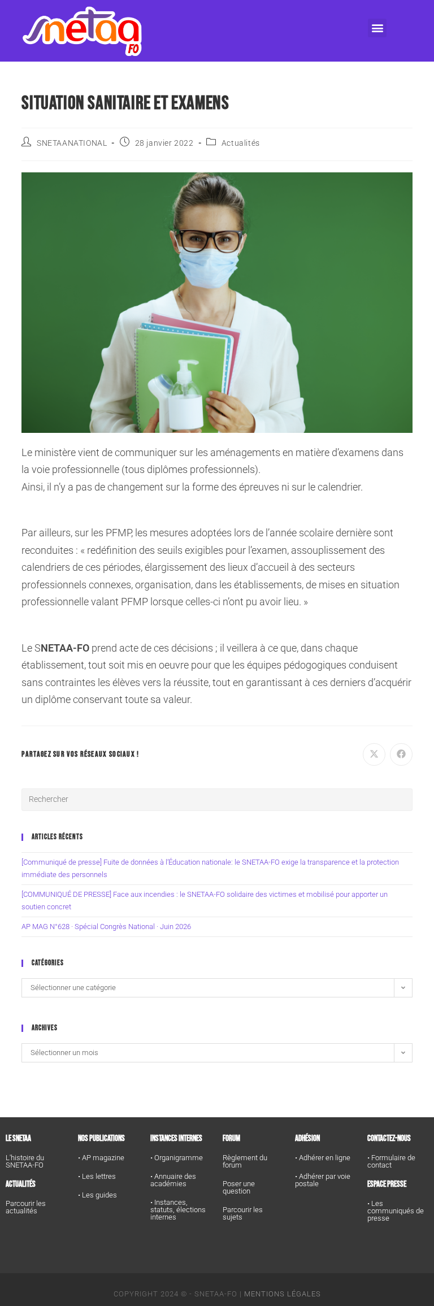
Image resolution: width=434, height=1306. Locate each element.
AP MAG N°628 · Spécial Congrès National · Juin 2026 (106, 926)
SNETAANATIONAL (72, 142)
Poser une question (239, 1187)
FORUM (231, 1138)
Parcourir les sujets (243, 1213)
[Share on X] (374, 754)
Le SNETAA (18, 1138)
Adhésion (307, 1138)
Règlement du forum (245, 1161)
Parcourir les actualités (26, 1207)
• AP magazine (101, 1157)
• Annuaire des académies (173, 1180)
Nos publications (101, 1138)
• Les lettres (97, 1176)
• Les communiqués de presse (395, 1210)
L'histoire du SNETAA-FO (25, 1161)
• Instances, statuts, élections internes (178, 1209)
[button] (377, 28)
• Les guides (97, 1195)
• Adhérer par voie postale (322, 1180)
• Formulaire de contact (391, 1161)
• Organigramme (176, 1157)
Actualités (241, 142)
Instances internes (176, 1138)
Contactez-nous (389, 1138)
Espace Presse (386, 1184)
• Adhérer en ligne (322, 1157)
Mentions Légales (282, 1294)
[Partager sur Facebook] (401, 754)
